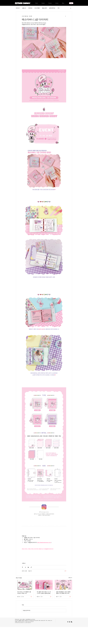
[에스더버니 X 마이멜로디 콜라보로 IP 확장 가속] (24, 585)
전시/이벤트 (37, 8)
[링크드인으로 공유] (28, 567)
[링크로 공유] (31, 567)
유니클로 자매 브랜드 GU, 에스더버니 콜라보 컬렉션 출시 (44, 592)
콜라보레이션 (52, 8)
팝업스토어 (44, 8)
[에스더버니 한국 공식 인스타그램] (69, 622)
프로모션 (30, 8)
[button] (70, 8)
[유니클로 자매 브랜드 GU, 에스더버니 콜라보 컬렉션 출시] (44, 585)
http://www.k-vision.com (30, 621)
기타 (58, 8)
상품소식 (24, 8)
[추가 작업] (65, 16)
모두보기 (18, 8)
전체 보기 (70, 577)
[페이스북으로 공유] (22, 567)
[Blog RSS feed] (71, 622)
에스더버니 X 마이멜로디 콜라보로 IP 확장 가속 (24, 592)
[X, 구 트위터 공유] (25, 567)
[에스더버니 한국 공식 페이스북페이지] (67, 622)
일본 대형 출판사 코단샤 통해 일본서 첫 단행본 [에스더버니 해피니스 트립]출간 (63, 592)
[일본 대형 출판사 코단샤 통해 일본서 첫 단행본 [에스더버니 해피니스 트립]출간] (63, 585)
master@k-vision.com (21, 621)
